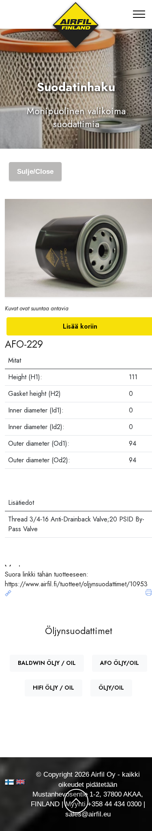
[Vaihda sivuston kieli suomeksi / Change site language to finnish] (9, 782)
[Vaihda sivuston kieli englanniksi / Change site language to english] (17, 781)
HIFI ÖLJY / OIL (53, 688)
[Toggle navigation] (139, 14)
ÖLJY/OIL (111, 688)
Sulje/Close (35, 171)
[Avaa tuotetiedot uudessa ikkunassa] (8, 593)
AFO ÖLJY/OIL (119, 663)
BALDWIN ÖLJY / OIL (47, 663)
